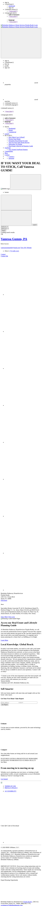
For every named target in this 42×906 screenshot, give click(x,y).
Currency (11, 155)
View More (4, 615)
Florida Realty (27, 900)
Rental (11, 128)
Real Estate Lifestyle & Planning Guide (21, 144)
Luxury (7, 132)
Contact (7, 153)
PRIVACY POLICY (11, 786)
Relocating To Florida (15, 142)
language (11, 156)
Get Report (5, 703)
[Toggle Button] (21, 41)
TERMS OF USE (10, 784)
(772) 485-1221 (14, 249)
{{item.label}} (13, 11)
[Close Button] (16, 201)
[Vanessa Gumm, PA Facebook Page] (23, 293)
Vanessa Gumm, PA (14, 237)
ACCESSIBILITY (10, 789)
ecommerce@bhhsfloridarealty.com (12, 903)
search (3, 229)
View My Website (26, 246)
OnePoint (8, 146)
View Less (11, 615)
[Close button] (25, 180)
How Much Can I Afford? (17, 135)
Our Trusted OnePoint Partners (18, 148)
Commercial (12, 130)
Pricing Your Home (15, 137)
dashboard (12, 6)
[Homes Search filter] (16, 216)
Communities (9, 149)
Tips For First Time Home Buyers (19, 141)
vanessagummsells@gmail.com (10, 246)
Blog (6, 151)
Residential (12, 127)
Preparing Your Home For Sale (18, 139)
